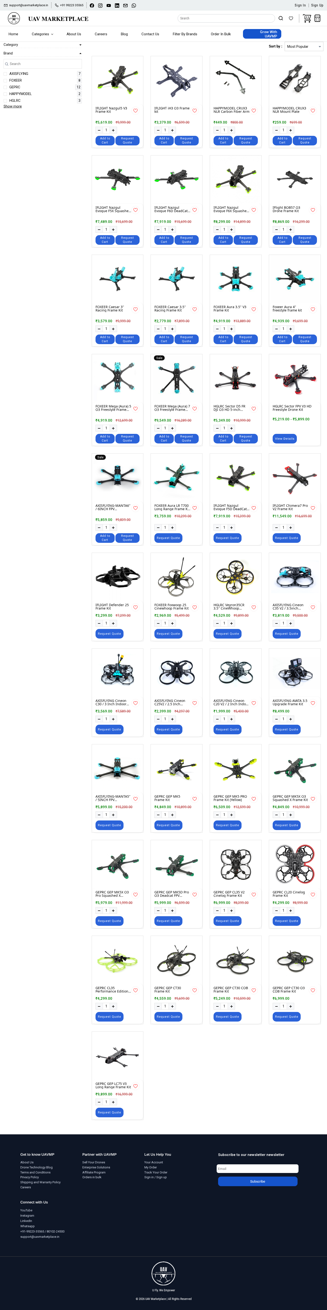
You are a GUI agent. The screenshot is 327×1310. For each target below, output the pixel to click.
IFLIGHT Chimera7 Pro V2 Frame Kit (290, 507)
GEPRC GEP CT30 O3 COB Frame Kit (289, 989)
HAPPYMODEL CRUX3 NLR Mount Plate (289, 110)
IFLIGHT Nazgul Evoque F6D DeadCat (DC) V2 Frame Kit (171, 209)
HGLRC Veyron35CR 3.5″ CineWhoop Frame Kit (229, 606)
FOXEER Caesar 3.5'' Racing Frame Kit (170, 308)
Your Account (153, 1162)
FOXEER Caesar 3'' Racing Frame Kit (110, 308)
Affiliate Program (94, 1172)
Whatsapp (27, 1226)
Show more (13, 106)
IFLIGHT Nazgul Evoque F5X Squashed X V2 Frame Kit (113, 209)
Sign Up (317, 5)
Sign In (300, 5)
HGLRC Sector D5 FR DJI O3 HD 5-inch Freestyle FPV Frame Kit (229, 408)
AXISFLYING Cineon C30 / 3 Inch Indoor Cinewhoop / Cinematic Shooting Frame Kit (111, 702)
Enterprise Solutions (96, 1167)
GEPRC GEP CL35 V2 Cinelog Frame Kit (229, 894)
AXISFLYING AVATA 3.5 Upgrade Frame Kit (290, 702)
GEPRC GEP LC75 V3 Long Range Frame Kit (113, 1085)
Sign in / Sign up (155, 1177)
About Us (27, 1162)
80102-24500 (55, 1231)
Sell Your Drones (93, 1162)
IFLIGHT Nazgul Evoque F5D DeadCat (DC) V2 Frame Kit (230, 507)
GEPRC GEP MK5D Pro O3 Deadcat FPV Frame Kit (171, 894)
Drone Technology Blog (36, 1167)
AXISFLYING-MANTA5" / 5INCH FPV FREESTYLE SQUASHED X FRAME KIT (113, 798)
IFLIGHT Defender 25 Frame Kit (112, 606)
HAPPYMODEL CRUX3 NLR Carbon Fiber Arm (231, 110)
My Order (150, 1167)
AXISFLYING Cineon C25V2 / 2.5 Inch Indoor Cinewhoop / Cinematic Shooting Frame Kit (170, 702)
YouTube (26, 1210)
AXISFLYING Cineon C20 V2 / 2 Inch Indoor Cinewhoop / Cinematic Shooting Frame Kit (231, 702)
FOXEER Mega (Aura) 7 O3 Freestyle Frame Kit (172, 408)
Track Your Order (155, 1172)
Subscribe (257, 1181)
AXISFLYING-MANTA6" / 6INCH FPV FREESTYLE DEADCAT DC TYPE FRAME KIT (113, 507)
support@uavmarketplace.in (39, 1236)
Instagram (27, 1215)
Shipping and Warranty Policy (40, 1182)
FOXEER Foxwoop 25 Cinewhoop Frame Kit (171, 606)
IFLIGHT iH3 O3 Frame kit (172, 110)
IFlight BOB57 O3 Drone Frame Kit (286, 209)
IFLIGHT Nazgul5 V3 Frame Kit (111, 110)
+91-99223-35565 (32, 1231)
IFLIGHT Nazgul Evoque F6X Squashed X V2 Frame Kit (231, 209)
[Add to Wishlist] (135, 111)
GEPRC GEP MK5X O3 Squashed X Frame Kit (290, 798)
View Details (284, 438)
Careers (25, 1187)
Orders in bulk (91, 1177)
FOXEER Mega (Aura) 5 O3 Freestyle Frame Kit (113, 408)
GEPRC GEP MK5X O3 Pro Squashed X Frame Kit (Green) (112, 894)
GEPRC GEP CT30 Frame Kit (167, 989)
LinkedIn (26, 1221)
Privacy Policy (29, 1177)
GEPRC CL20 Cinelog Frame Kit (289, 894)
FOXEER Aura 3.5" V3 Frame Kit (230, 308)
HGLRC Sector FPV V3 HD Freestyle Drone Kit (292, 408)
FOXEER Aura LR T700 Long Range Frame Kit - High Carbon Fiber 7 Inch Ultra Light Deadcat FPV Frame (172, 507)
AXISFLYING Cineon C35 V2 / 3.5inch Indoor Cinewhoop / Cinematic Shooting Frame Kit (288, 606)
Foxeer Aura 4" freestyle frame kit (287, 308)
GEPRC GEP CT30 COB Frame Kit (231, 989)
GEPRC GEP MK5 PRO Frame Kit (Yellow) (230, 798)
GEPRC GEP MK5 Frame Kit (167, 798)
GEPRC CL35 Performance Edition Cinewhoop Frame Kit (113, 989)
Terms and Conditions (35, 1172)
